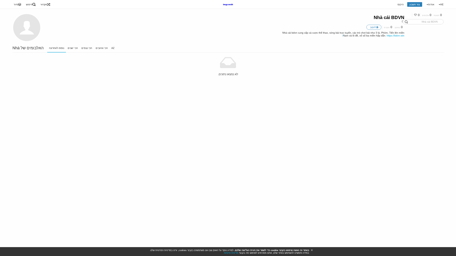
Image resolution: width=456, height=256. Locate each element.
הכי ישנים (73, 48)
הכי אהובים (102, 48)
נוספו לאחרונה (56, 48)
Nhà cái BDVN (389, 17)
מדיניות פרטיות (231, 253)
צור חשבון (415, 4)
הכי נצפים (86, 48)
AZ (113, 48)
